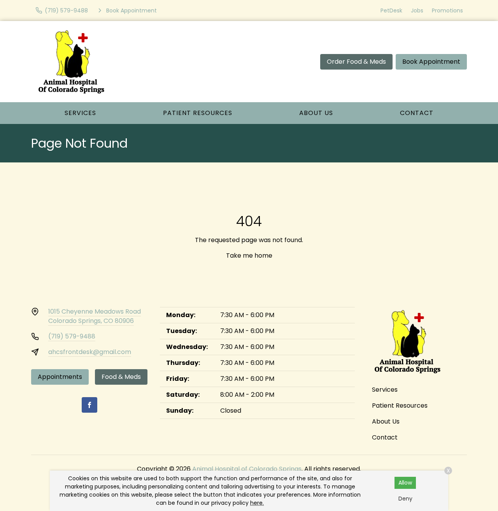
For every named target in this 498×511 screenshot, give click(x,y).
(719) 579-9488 (71, 336)
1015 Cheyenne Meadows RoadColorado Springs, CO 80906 (94, 316)
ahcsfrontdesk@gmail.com (89, 351)
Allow (405, 483)
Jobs (417, 10)
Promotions (447, 10)
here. (257, 503)
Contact (416, 112)
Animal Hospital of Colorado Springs (247, 468)
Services (80, 112)
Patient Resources (197, 112)
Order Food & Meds (356, 61)
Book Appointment (431, 61)
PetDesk (391, 10)
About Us (316, 112)
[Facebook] (89, 405)
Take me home (249, 255)
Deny (405, 498)
